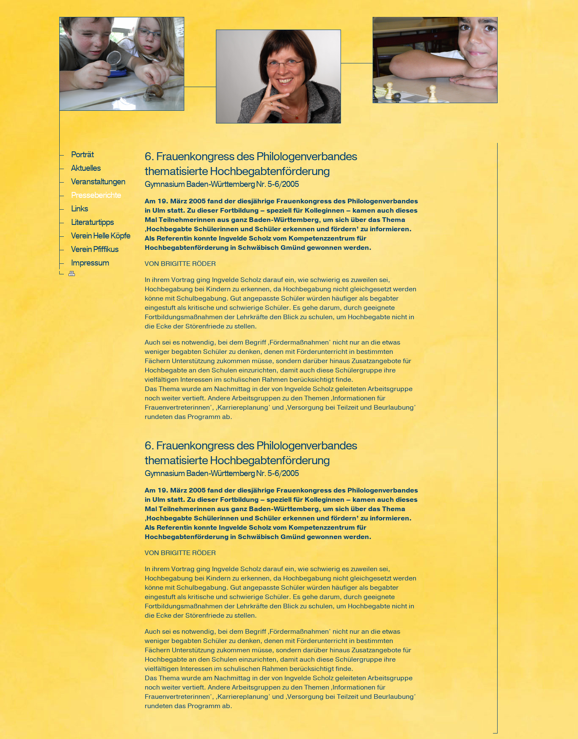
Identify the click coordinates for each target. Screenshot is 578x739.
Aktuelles (86, 168)
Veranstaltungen (98, 181)
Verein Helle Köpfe (100, 235)
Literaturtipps (92, 222)
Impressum (90, 262)
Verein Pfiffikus (94, 249)
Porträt (82, 154)
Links (79, 208)
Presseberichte (96, 195)
